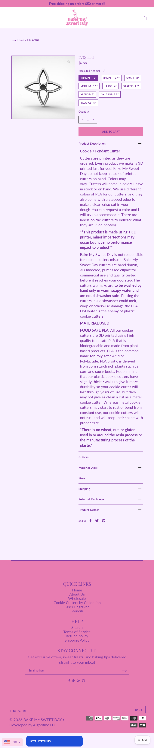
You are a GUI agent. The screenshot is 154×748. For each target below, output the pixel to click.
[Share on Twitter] (97, 520)
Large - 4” (110, 86)
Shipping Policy (77, 640)
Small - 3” (132, 78)
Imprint (23, 40)
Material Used (88, 467)
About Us (77, 594)
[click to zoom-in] (69, 61)
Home (13, 40)
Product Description (92, 143)
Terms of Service (77, 631)
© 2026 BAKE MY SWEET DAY (35, 719)
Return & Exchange (91, 499)
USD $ (139, 709)
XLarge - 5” (87, 94)
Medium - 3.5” (89, 86)
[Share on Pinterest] (103, 520)
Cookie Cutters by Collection (77, 602)
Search (77, 627)
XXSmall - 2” (88, 78)
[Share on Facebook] (90, 520)
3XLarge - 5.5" (110, 94)
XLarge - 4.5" (131, 86)
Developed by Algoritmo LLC (32, 725)
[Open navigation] (9, 18)
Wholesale (77, 598)
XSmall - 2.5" (111, 78)
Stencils (77, 611)
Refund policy (77, 636)
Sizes (82, 478)
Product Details (89, 509)
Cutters (83, 457)
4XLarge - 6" (88, 102)
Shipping (84, 488)
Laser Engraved (77, 607)
